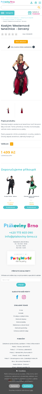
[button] (31, 2)
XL (10, 200)
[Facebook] (17, 297)
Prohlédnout (10, 207)
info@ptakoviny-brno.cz (21, 236)
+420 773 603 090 (21, 232)
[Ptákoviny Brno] (8, 2)
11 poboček (36, 13)
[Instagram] (24, 297)
